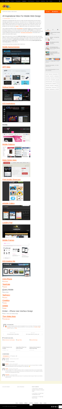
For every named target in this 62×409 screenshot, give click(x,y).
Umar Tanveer (35, 393)
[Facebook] (52, 11)
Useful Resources (20, 386)
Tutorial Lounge (54, 87)
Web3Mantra (47, 89)
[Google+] (55, 11)
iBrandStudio (54, 83)
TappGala (6, 284)
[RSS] (57, 11)
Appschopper (7, 374)
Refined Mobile (8, 87)
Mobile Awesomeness (10, 47)
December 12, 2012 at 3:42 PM (13, 368)
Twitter (16, 328)
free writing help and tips (51, 69)
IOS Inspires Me (8, 261)
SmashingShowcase (48, 87)
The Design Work (6, 18)
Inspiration (24, 1)
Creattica (5, 300)
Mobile (9, 11)
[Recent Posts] (48, 30)
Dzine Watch (57, 79)
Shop (47, 1)
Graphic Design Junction (49, 81)
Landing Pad (7, 223)
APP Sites (6, 67)
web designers (20, 28)
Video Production (31, 1)
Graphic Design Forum (49, 83)
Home (3, 1)
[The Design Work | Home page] (6, 6)
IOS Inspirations (8, 103)
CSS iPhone (7, 279)
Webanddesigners (52, 89)
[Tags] (57, 30)
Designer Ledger (48, 79)
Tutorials (37, 1)
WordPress (43, 1)
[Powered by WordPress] (6, 406)
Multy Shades (47, 85)
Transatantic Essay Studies (50, 65)
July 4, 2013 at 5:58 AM (13, 374)
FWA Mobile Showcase (11, 179)
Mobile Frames (8, 240)
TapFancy (6, 295)
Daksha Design (35, 388)
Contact (50, 1)
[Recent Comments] (52, 30)
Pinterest (8, 328)
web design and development (26, 32)
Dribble (5, 306)
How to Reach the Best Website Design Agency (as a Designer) (54, 53)
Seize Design (52, 85)
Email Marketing (53, 79)
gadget (17, 26)
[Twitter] (54, 11)
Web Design (7, 1)
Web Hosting (57, 89)
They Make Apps (9, 316)
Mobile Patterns (8, 144)
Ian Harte (6, 368)
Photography (18, 1)
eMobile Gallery (8, 203)
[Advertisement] (42, 6)
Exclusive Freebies (6, 386)
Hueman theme (14, 406)
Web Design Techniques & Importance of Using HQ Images (38, 390)
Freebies (12, 1)
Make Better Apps (9, 160)
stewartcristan (35, 396)
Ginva (54, 81)
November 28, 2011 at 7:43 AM (14, 358)
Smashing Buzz (56, 85)
